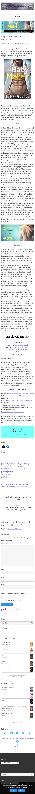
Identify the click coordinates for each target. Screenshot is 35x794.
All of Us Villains (6, 668)
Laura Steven (6, 715)
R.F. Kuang (5, 663)
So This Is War (6, 642)
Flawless (4, 694)
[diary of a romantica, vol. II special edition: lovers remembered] (31, 710)
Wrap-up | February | (15, 529)
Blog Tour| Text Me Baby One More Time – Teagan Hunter (8, 472)
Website (3, 584)
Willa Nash (5, 657)
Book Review (16, 484)
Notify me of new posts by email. (11, 600)
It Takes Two (11, 486)
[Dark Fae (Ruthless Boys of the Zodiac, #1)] (31, 704)
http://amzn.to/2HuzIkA (21, 345)
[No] (33, 788)
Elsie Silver (5, 695)
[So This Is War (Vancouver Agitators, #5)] (31, 646)
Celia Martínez (6, 710)
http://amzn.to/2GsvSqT (21, 347)
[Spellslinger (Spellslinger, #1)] (31, 653)
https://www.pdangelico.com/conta (12, 412)
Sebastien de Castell (7, 650)
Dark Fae (4, 700)
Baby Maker (8, 484)
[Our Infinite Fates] (31, 717)
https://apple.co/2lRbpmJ (20, 349)
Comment (4, 544)
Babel (3, 661)
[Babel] (31, 665)
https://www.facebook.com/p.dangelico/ (21, 394)
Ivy (3, 655)
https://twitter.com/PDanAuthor (17, 396)
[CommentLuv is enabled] (10, 610)
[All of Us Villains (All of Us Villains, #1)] (31, 672)
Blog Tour (11, 483)
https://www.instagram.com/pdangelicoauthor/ (16, 400)
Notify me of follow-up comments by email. (14, 594)
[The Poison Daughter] (31, 691)
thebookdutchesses (23, 43)
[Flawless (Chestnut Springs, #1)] (31, 697)
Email (3, 577)
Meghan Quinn (6, 644)
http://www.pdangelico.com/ (16, 405)
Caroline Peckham (7, 702)
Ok (13, 790)
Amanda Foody (6, 669)
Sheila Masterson (7, 689)
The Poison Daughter (8, 687)
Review (25, 486)
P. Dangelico (19, 486)
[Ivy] (31, 659)
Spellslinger (5, 649)
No (21, 790)
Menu (18, 16)
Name (3, 570)
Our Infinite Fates (7, 713)
